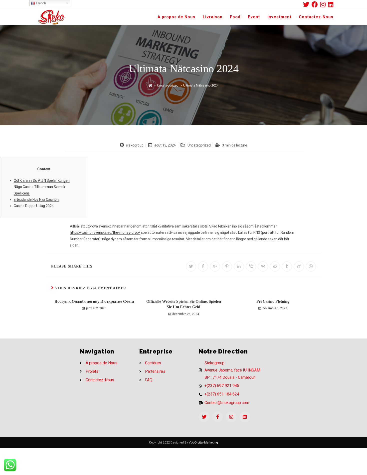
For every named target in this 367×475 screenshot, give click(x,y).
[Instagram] (231, 417)
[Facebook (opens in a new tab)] (316, 4)
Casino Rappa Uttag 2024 (34, 206)
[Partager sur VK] (263, 267)
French (40, 3)
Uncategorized (199, 145)
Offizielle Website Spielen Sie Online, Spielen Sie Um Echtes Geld (183, 304)
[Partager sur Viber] (251, 267)
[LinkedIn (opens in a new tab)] (330, 4)
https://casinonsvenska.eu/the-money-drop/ (105, 232)
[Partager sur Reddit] (275, 267)
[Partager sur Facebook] (203, 267)
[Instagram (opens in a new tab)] (324, 4)
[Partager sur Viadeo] (299, 267)
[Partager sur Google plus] (215, 267)
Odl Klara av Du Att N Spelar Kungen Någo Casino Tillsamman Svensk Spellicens (42, 186)
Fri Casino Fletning (272, 301)
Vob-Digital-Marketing (203, 442)
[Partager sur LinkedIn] (239, 267)
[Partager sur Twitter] (191, 267)
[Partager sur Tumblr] (287, 267)
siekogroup (135, 145)
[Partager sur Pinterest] (227, 267)
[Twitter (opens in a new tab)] (307, 4)
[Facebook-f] (217, 417)
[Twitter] (204, 417)
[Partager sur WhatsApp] (311, 267)
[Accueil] (150, 85)
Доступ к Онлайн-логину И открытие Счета (94, 301)
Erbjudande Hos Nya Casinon (36, 200)
